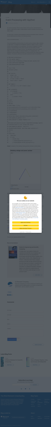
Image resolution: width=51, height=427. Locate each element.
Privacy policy (28, 231)
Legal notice (22, 231)
